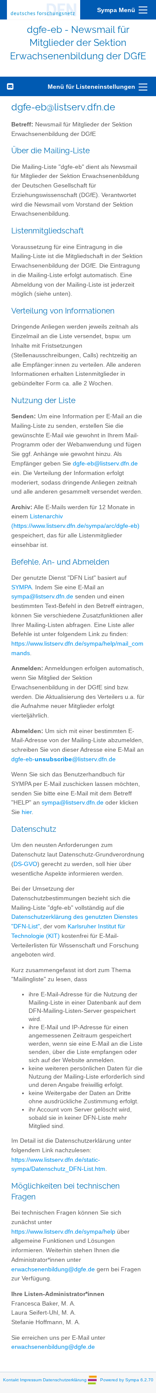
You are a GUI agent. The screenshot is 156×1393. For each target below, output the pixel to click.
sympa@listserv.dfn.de (42, 596)
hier (27, 812)
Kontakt (11, 1379)
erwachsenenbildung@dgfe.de (53, 1269)
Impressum (31, 1379)
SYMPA (21, 587)
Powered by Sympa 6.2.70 (126, 1379)
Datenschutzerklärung (65, 1379)
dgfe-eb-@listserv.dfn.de (63, 759)
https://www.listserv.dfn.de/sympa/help (63, 1231)
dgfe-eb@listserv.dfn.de (105, 463)
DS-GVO (25, 864)
